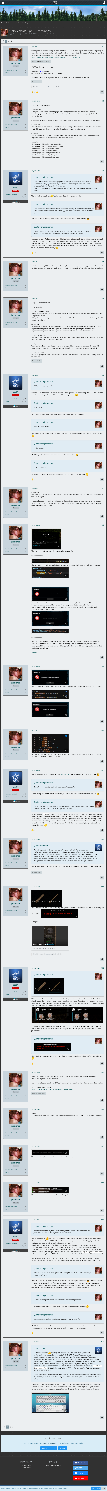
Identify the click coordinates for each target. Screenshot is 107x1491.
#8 (103, 525)
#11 (102, 770)
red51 (35, 652)
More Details (96, 1488)
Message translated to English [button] (41, 61)
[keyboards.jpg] (50, 1403)
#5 (103, 298)
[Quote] (102, 92)
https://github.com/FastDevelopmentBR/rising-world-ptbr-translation (55, 57)
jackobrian (15, 34)
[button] (3, 2)
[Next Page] (11, 41)
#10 (102, 730)
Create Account (48, 1448)
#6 (103, 375)
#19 (102, 1220)
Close (103, 1488)
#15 (102, 1072)
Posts (7, 73)
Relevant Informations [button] (38, 1094)
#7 (103, 488)
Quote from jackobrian (44, 177)
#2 (103, 101)
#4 (103, 262)
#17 (102, 1146)
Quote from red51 (41, 845)
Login (62, 1448)
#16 (102, 1109)
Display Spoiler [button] (36, 361)
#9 (103, 666)
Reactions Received (11, 70)
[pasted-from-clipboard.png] (46, 539)
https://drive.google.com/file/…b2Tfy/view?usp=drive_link (51, 1089)
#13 (102, 887)
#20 (102, 1342)
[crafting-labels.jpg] (67, 1015)
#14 (102, 968)
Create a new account (50, 1443)
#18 (102, 1183)
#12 (102, 839)
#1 (103, 47)
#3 (103, 171)
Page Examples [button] (36, 82)
